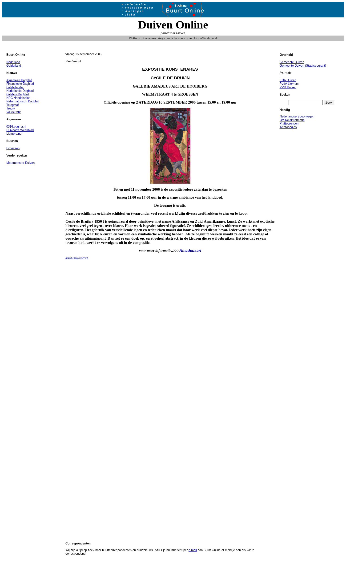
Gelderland (13, 65)
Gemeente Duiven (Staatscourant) (303, 65)
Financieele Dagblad (20, 83)
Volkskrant (13, 112)
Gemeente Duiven (292, 62)
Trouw (10, 108)
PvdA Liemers (289, 83)
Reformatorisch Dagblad (22, 101)
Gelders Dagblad (17, 94)
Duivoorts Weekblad (20, 130)
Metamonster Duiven (20, 163)
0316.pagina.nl (16, 126)
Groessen (13, 148)
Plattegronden (289, 123)
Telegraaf (12, 105)
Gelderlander (15, 87)
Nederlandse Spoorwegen (297, 116)
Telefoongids (288, 127)
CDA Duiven (288, 80)
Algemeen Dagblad (19, 80)
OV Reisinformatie (292, 120)
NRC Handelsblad (18, 98)
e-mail (193, 550)
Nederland (13, 62)
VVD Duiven (288, 87)
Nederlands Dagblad (20, 91)
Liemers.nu (13, 133)
